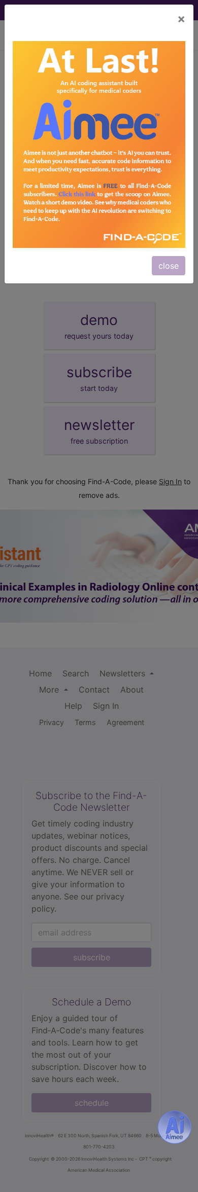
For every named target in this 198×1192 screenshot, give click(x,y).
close (168, 266)
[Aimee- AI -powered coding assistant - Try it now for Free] (174, 1127)
